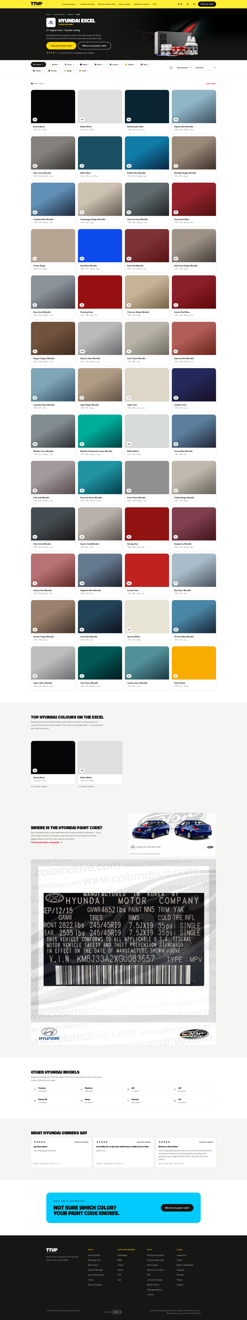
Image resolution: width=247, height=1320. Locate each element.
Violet (39, 70)
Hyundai (70, 14)
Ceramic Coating (87, 4)
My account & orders (155, 1255)
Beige (70, 70)
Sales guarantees (154, 1289)
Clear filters (211, 83)
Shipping (180, 1269)
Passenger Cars (94, 1260)
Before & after (153, 1284)
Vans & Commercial (96, 1274)
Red (146, 64)
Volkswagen (122, 1255)
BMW (119, 1260)
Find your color (207, 4)
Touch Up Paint (69, 4)
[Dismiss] (31, 1311)
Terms (179, 1260)
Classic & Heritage (95, 1269)
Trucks (90, 1279)
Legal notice (182, 1255)
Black (86, 64)
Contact (150, 1294)
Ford (119, 1274)
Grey (71, 64)
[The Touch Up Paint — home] (36, 4)
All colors (38, 64)
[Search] (171, 67)
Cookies (180, 1284)
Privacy (179, 1279)
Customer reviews (141, 4)
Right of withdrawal (185, 1265)
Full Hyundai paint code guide (45, 842)
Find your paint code (106, 4)
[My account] (187, 4)
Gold (85, 70)
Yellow (131, 64)
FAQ (154, 4)
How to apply (124, 4)
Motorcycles (93, 1265)
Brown (55, 70)
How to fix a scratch (155, 1269)
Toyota (120, 1265)
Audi (119, 1279)
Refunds (180, 1274)
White (55, 64)
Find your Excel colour (61, 45)
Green (116, 64)
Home (48, 14)
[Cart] (194, 4)
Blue (101, 64)
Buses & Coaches (95, 1284)
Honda (120, 1269)
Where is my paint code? (94, 45)
